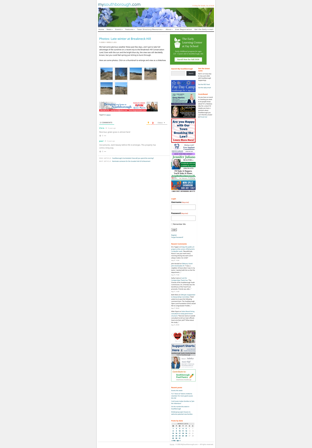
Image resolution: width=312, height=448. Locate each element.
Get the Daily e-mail (204, 29)
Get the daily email (204, 88)
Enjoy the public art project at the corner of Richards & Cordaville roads (183, 249)
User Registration (183, 29)
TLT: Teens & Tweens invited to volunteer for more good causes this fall (182, 396)
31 (179, 438)
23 (176, 436)
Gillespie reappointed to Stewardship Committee (183, 296)
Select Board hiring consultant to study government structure (182, 313)
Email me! (203, 117)
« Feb (173, 440)
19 (186, 433)
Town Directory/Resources (149, 29)
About (168, 29)
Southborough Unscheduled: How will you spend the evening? (133, 158)
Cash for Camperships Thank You (179, 279)
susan (103, 42)
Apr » (179, 440)
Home (101, 29)
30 (176, 438)
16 (176, 433)
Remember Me (179, 224)
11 (183, 431)
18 (183, 433)
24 (179, 436)
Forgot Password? (177, 237)
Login (174, 230)
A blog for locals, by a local (203, 6)
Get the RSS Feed (204, 84)
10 (179, 431)
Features (129, 29)
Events (118, 29)
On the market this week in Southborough (180, 408)
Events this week (176, 390)
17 (179, 433)
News (109, 29)
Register (174, 235)
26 (186, 436)
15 (173, 433)
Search (191, 73)
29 (173, 438)
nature (108, 115)
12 (186, 431)
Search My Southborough (182, 69)
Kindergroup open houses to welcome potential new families (182, 413)
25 (183, 436)
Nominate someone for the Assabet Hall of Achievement (131, 161)
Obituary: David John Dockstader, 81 (181, 265)
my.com (119, 4)
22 (173, 436)
